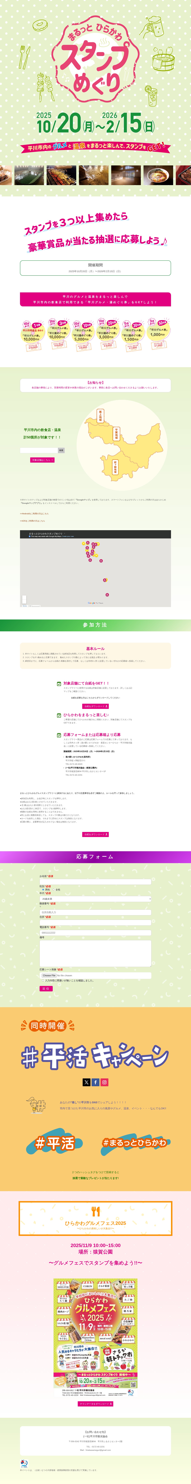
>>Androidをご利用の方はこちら (34, 513)
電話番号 (48, 927)
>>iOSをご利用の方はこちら (32, 521)
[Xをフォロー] (86, 1082)
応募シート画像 (51, 969)
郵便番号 (48, 903)
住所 (45, 917)
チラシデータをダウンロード (94, 1404)
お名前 (46, 876)
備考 (42, 937)
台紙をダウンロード (94, 706)
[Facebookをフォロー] (95, 1082)
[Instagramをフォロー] (104, 1082)
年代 (45, 893)
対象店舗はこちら (41, 460)
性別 (45, 886)
